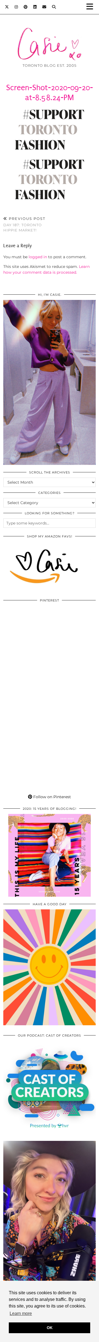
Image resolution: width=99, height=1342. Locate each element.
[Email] (44, 6)
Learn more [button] (21, 1313)
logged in (38, 256)
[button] (91, 7)
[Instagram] (16, 6)
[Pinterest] (26, 6)
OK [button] (50, 1327)
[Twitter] (7, 6)
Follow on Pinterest (51, 796)
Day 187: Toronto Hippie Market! (24, 224)
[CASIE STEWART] (49, 35)
